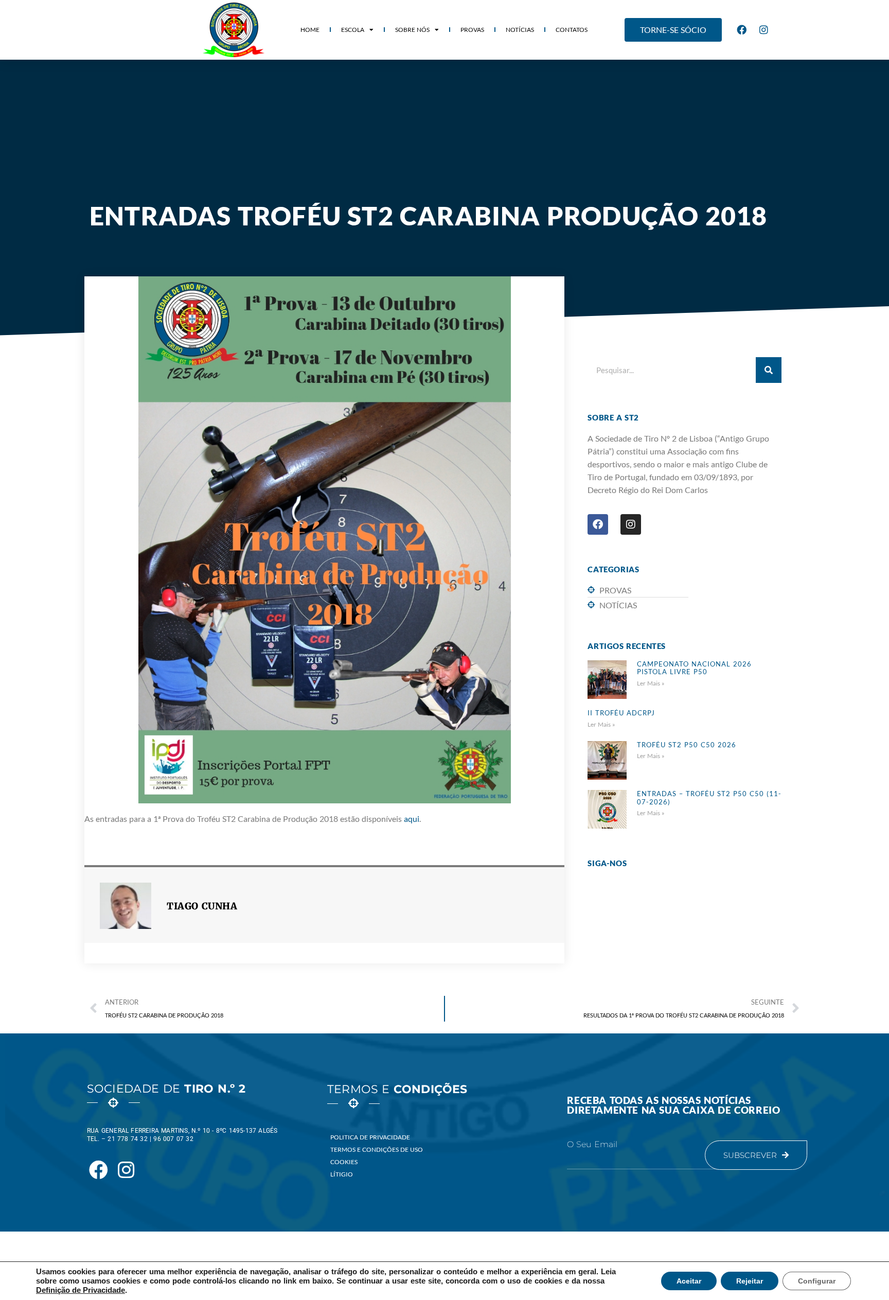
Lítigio (341, 1174)
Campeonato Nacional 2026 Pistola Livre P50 (694, 668)
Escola (352, 29)
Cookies (344, 1162)
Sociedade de (166, 1089)
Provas (472, 29)
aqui (411, 818)
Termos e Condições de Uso (376, 1149)
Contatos (572, 29)
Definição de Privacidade (80, 1290)
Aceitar (689, 1281)
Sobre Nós (412, 29)
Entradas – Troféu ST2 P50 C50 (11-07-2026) (709, 797)
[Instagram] (764, 30)
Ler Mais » (651, 683)
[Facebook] (742, 30)
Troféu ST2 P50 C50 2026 (686, 745)
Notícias (520, 29)
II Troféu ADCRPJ (621, 713)
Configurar (816, 1281)
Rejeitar (749, 1281)
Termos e (397, 1089)
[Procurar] (768, 370)
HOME (309, 29)
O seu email (592, 1144)
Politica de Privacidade (370, 1137)
